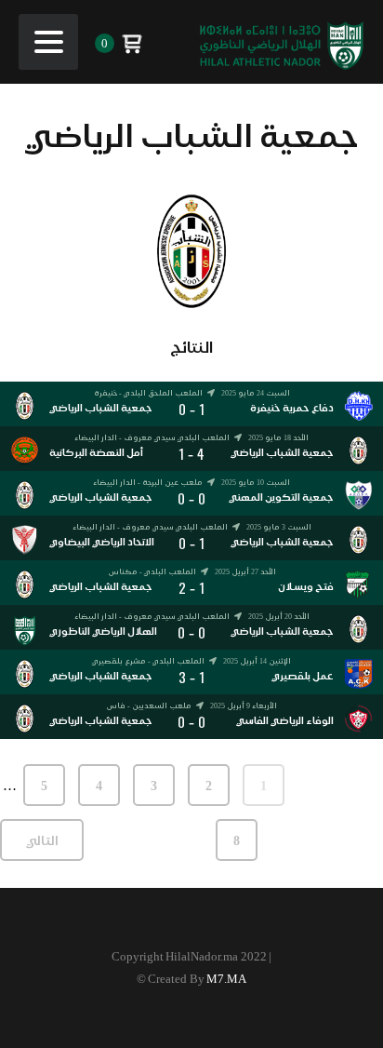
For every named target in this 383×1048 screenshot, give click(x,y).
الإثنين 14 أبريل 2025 (257, 660)
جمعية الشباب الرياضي (100, 408)
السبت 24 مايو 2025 (255, 392)
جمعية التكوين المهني (281, 497)
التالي (42, 840)
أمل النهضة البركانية (96, 453)
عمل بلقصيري (302, 676)
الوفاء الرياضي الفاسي (285, 721)
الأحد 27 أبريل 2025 (245, 571)
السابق (342, 785)
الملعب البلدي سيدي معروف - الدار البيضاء (152, 438)
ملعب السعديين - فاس (149, 706)
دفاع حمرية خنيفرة (292, 408)
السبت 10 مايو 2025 (255, 482)
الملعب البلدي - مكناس (152, 572)
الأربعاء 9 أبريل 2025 (243, 705)
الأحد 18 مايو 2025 (278, 437)
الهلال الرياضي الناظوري (103, 631)
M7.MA (226, 979)
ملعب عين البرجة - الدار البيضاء (148, 482)
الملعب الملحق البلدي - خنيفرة (148, 393)
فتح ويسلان (306, 587)
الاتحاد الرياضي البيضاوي (101, 542)
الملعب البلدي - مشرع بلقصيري (148, 661)
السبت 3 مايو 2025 (278, 526)
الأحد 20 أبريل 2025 (279, 616)
